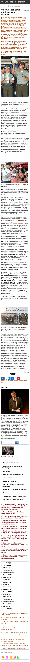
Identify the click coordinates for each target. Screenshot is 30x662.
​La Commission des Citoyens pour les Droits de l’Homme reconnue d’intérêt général (14, 550)
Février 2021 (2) (7, 608)
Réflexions (6, 471)
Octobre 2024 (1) (7, 575)
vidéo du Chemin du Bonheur (15, 223)
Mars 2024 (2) (7, 582)
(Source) (3, 105)
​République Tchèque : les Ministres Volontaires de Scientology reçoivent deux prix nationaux (13, 522)
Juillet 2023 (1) (7, 587)
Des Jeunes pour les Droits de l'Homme (15, 632)
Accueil (16, 6)
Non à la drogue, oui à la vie (11, 635)
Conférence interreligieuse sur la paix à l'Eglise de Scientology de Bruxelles (14, 531)
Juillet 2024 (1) (7, 577)
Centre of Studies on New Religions (14, 648)
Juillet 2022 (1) (7, 596)
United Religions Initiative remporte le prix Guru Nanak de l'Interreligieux (14, 517)
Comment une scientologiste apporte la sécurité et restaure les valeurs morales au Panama (14, 556)
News (5, 493)
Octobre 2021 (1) (7, 604)
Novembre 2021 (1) (8, 601)
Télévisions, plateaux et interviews (14, 496)
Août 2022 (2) (6, 594)
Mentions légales (6, 652)
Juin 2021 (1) (6, 606)
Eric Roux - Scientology (15, 2)
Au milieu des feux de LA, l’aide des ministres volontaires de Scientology (14, 527)
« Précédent (9, 6)
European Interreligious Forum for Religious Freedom (12, 640)
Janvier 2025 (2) (7, 570)
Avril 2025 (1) (6, 567)
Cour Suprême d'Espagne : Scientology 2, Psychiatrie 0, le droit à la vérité (14, 544)
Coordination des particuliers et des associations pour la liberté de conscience (14, 644)
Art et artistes (7, 478)
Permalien (6, 382)
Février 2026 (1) (7, 565)
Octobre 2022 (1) (7, 592)
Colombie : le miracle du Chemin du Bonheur (11, 12)
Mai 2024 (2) (6, 579)
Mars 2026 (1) (7, 563)
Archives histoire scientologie (13, 499)
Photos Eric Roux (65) (7, 456)
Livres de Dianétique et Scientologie (15, 489)
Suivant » (21, 6)
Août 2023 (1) (6, 584)
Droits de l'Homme (9, 481)
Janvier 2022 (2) (7, 599)
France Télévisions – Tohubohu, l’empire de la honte (12, 512)
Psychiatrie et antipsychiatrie (13, 474)
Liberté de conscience (10, 463)
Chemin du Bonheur (6, 114)
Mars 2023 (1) (7, 589)
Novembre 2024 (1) (8, 572)
